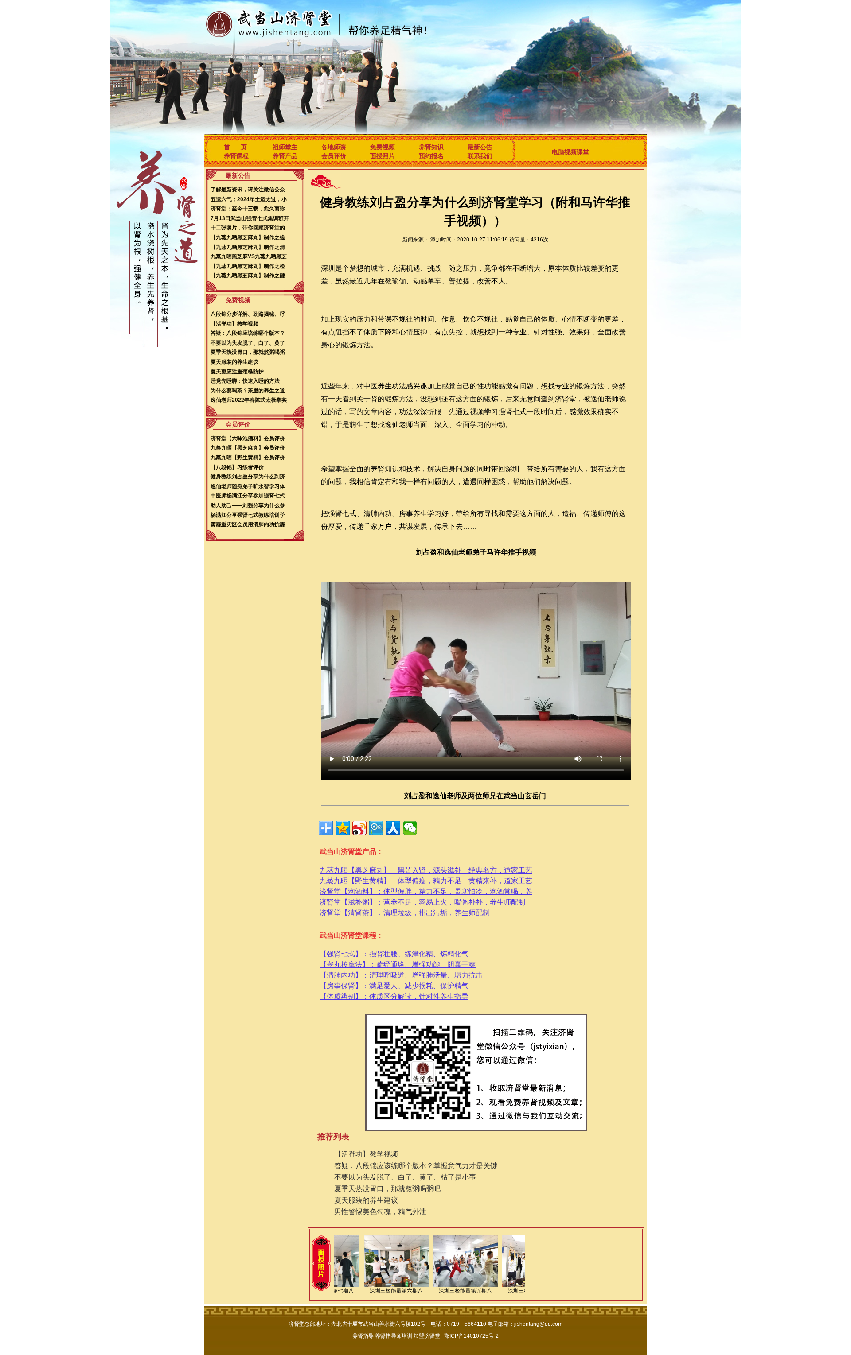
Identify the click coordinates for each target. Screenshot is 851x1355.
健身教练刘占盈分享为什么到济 (248, 477)
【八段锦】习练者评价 (237, 467)
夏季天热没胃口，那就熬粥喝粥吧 (387, 1188)
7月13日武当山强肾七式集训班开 (250, 218)
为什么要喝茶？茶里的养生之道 (248, 391)
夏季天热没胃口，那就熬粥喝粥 (248, 352)
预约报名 (431, 155)
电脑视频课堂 (570, 151)
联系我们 (480, 155)
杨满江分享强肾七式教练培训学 (248, 515)
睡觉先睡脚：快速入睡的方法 (245, 381)
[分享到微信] (410, 828)
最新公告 (480, 147)
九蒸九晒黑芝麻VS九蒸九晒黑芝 (249, 256)
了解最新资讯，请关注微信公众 (248, 189)
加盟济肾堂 (427, 1336)
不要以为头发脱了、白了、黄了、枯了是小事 (405, 1177)
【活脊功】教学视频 (234, 324)
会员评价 (333, 155)
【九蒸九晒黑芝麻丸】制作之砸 (248, 275)
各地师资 (333, 147)
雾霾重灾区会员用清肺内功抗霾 (248, 524)
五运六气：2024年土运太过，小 (249, 199)
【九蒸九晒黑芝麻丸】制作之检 (248, 266)
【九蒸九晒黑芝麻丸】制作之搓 (248, 237)
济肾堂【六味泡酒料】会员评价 (248, 438)
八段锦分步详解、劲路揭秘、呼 (248, 314)
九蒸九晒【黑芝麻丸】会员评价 (248, 448)
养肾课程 (236, 155)
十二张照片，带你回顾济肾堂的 (248, 228)
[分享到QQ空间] (343, 828)
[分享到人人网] (393, 828)
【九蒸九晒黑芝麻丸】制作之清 (248, 247)
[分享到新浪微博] (359, 828)
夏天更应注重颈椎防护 (237, 372)
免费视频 (382, 147)
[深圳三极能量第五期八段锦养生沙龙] (465, 1285)
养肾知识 (431, 147)
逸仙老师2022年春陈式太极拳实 (249, 400)
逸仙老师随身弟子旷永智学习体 (248, 486)
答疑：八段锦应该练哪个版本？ (248, 333)
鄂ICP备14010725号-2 (471, 1336)
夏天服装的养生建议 (234, 362)
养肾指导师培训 (393, 1336)
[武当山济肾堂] (307, 22)
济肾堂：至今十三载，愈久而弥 (248, 209)
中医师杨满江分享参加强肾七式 (248, 496)
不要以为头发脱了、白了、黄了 (248, 343)
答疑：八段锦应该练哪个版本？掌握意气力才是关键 (415, 1165)
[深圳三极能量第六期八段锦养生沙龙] (396, 1285)
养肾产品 (285, 155)
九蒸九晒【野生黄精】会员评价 (248, 457)
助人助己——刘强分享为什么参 (248, 505)
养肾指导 (363, 1336)
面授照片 (382, 155)
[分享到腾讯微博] (376, 828)
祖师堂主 (285, 147)
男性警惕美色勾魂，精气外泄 (380, 1211)
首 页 (235, 147)
